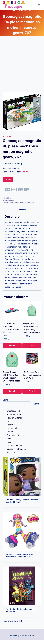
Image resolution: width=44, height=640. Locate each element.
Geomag (11, 202)
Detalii (8, 179)
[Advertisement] (22, 67)
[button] (38, 95)
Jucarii (7, 136)
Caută (5, 400)
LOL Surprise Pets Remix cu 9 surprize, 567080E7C (31, 375)
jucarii (17, 202)
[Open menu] (39, 5)
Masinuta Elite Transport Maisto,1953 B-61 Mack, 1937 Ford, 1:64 (11, 329)
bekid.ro (24, 172)
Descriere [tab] (22, 209)
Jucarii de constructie (27, 202)
